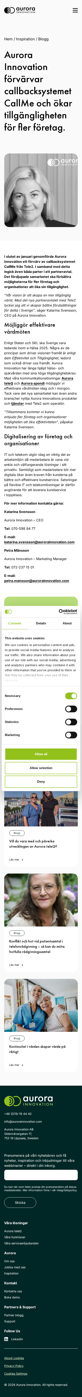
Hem (8, 39)
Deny (41, 781)
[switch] (71, 709)
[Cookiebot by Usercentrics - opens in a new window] (59, 612)
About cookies (14, 1358)
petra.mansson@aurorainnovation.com (36, 581)
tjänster (17, 403)
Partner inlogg (14, 1315)
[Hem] (19, 10)
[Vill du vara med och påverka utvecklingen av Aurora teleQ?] (41, 799)
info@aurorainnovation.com (23, 1121)
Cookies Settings (15, 1373)
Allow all (41, 754)
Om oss (9, 1261)
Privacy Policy (14, 1366)
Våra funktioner (14, 1237)
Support (9, 1321)
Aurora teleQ (13, 1231)
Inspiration (25, 39)
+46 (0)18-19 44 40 (18, 1113)
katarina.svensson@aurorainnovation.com (39, 542)
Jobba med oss (14, 1267)
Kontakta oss (13, 1291)
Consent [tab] (14, 623)
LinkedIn (17, 1339)
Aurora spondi (33, 383)
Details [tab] (41, 623)
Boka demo (12, 1297)
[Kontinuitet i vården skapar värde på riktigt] (41, 1005)
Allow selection (41, 768)
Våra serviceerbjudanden (21, 1243)
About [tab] (67, 623)
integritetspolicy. (67, 1190)
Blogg (43, 39)
